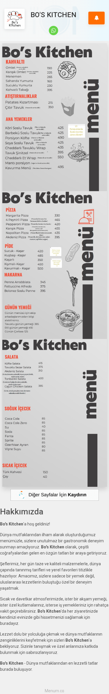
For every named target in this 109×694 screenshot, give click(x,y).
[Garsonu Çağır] (96, 18)
